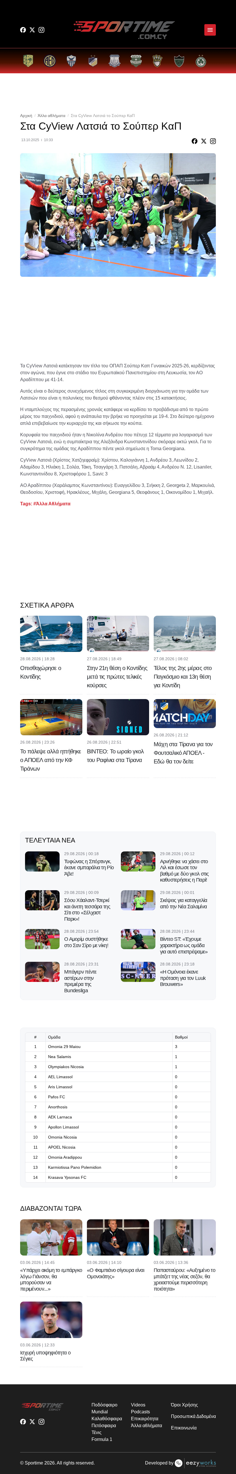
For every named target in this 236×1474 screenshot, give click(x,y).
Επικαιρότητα (144, 1418)
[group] (28, 61)
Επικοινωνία (183, 1427)
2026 (49, 1462)
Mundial (100, 1411)
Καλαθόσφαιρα (107, 1418)
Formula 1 (102, 1439)
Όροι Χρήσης (184, 1404)
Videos (138, 1404)
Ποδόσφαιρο (104, 1404)
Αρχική (26, 116)
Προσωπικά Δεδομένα (193, 1416)
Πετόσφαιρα (104, 1425)
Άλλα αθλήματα (51, 116)
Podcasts (140, 1411)
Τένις (97, 1432)
